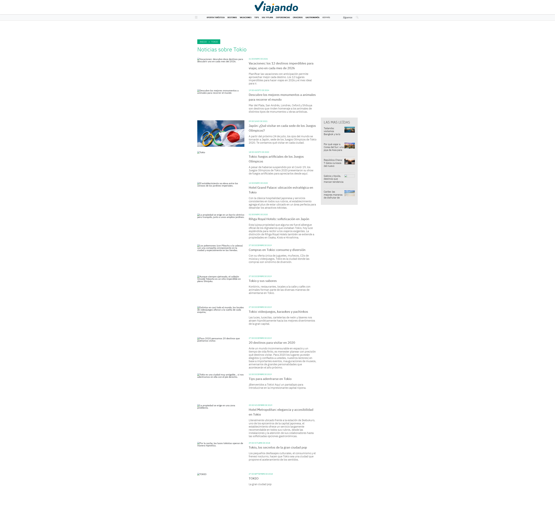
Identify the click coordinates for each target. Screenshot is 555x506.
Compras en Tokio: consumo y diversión (277, 250)
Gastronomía (312, 17)
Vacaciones (245, 17)
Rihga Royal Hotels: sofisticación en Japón (279, 219)
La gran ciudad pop (260, 484)
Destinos (232, 17)
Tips (256, 17)
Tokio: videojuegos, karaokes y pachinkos (278, 311)
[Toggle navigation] (195, 17)
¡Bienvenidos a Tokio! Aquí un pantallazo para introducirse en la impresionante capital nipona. (277, 386)
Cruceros (298, 17)
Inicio (203, 41)
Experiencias (283, 17)
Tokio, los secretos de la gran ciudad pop (278, 447)
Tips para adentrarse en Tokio (270, 379)
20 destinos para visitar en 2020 (272, 342)
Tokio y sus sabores (263, 281)
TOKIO (254, 478)
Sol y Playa (267, 17)
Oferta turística (216, 17)
